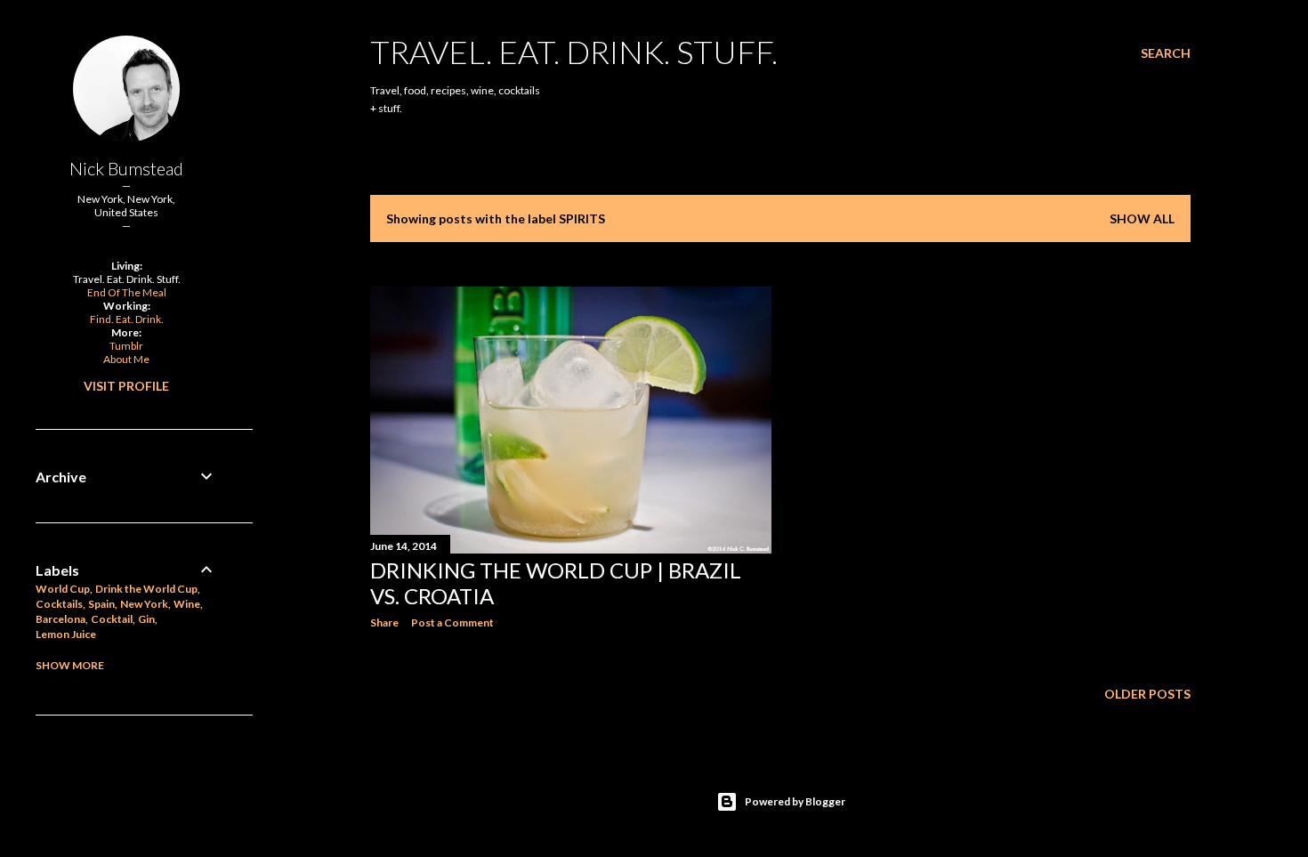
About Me (126, 359)
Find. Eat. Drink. (127, 319)
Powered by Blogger (795, 801)
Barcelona (60, 619)
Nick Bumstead (126, 168)
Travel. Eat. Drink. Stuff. (574, 51)
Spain (101, 603)
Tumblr (126, 345)
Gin (146, 619)
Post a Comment (452, 622)
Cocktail (112, 619)
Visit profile (126, 385)
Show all (1142, 218)
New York (144, 603)
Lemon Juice (66, 634)
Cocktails (59, 603)
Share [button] (384, 622)
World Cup (63, 588)
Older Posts (1147, 693)
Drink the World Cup (146, 588)
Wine (187, 603)
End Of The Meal (126, 292)
